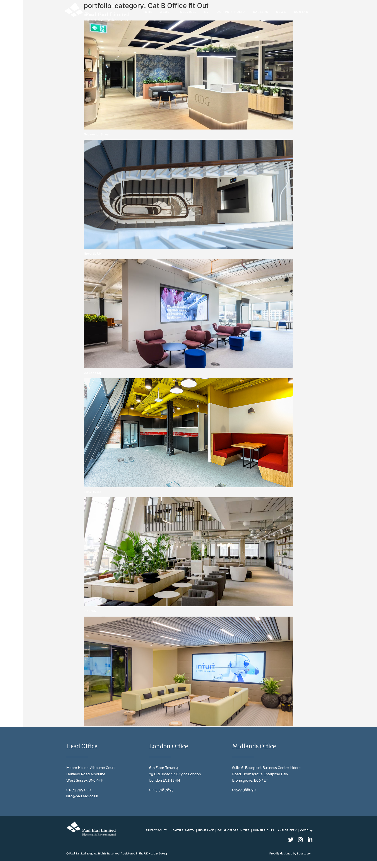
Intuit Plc (90, 611)
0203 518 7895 (161, 790)
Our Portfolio (230, 12)
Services (188, 12)
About (166, 12)
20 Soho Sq (92, 373)
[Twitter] (291, 839)
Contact (302, 12)
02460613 (160, 853)
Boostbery (304, 853)
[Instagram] (300, 839)
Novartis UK (92, 253)
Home (147, 12)
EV (206, 12)
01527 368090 (244, 790)
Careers (260, 12)
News (281, 12)
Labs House (92, 492)
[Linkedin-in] (310, 839)
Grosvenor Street (97, 134)
